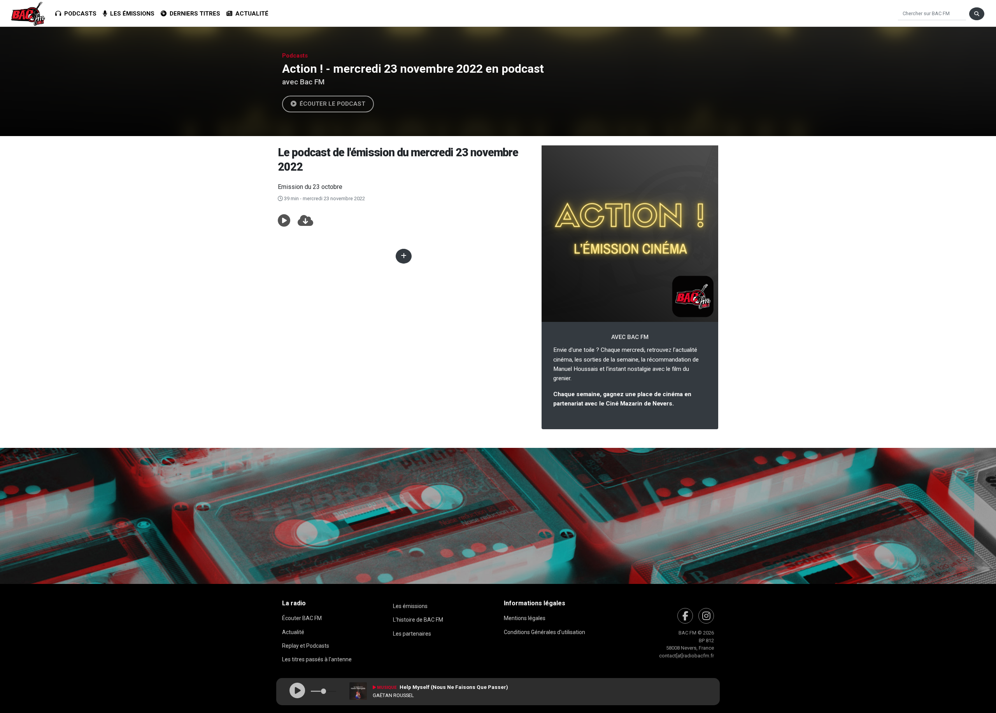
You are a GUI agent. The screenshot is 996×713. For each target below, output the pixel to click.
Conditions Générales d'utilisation (544, 632)
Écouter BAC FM (302, 618)
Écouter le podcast (330, 103)
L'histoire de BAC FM (418, 620)
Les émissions (130, 13)
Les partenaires (412, 634)
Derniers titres (193, 13)
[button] (284, 220)
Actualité (250, 13)
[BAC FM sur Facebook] (685, 616)
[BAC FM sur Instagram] (706, 616)
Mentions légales (524, 618)
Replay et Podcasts (305, 646)
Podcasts (78, 13)
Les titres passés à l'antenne (317, 659)
